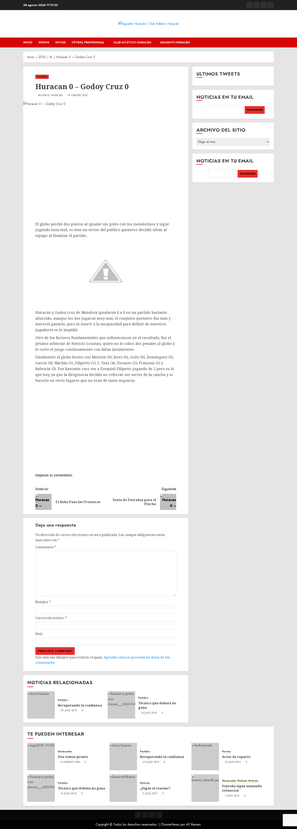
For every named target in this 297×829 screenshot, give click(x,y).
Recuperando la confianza (80, 705)
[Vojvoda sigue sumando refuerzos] (205, 788)
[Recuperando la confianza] (41, 705)
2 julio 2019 (150, 793)
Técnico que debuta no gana (157, 705)
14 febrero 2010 (77, 95)
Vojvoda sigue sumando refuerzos (242, 788)
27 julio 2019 (233, 762)
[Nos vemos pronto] (41, 756)
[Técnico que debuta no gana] (121, 705)
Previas (226, 751)
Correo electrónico (51, 618)
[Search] (271, 42)
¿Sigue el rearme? (155, 788)
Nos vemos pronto (73, 757)
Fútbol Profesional (88, 42)
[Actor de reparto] (205, 756)
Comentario (45, 547)
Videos (43, 42)
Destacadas (65, 751)
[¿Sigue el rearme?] (123, 788)
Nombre (43, 602)
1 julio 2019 (232, 796)
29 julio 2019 (69, 710)
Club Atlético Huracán (132, 42)
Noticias (145, 783)
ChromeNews (170, 824)
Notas (60, 42)
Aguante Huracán (175, 42)
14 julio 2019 (149, 713)
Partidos (42, 77)
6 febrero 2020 (70, 762)
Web (38, 634)
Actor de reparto (236, 757)
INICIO (27, 42)
